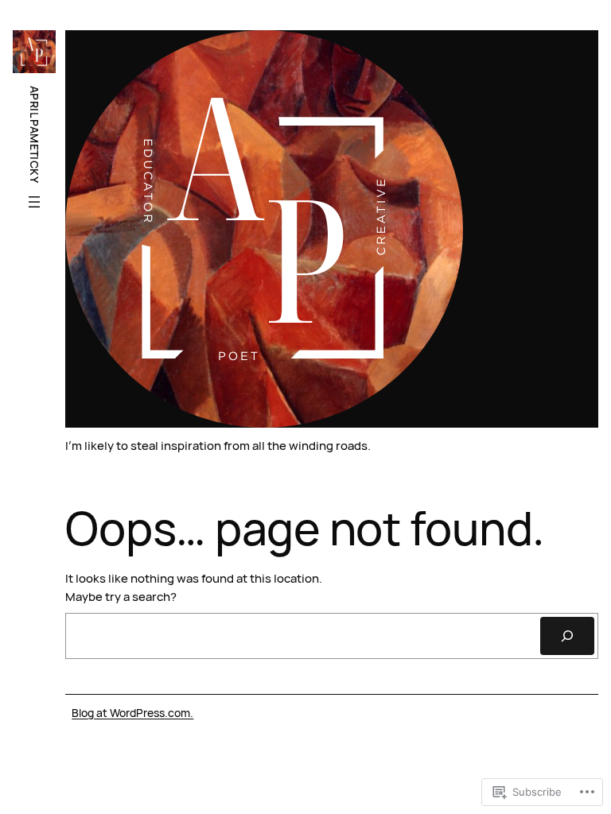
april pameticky (34, 134)
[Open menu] (34, 201)
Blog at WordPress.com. (132, 712)
